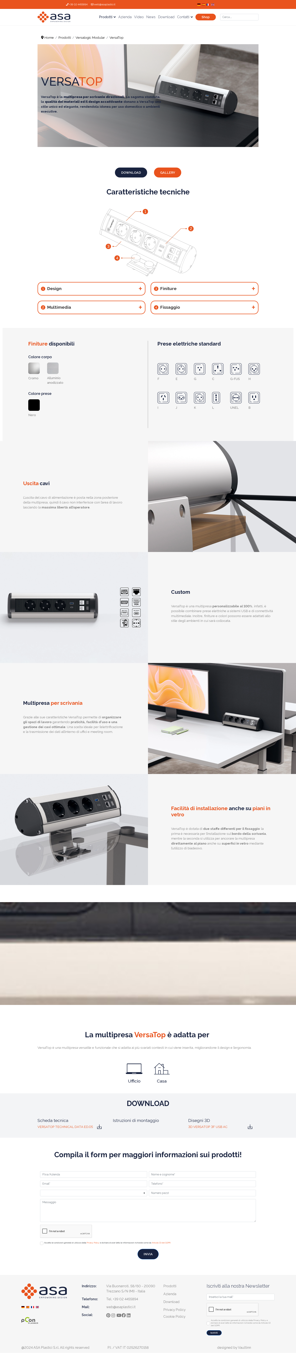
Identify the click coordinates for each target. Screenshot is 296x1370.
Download (166, 17)
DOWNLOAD (131, 172)
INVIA (148, 1254)
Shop (206, 17)
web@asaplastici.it (104, 4)
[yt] (119, 1314)
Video (139, 17)
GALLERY (167, 172)
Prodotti (105, 17)
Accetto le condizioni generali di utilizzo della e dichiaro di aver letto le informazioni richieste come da (107, 1243)
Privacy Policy (93, 1243)
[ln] (129, 1314)
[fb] (124, 1314)
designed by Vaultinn (234, 1348)
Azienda (125, 17)
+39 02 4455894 (78, 4)
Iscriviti (214, 1333)
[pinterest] (108, 1314)
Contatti (183, 17)
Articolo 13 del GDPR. (161, 1243)
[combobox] (239, 17)
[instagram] (113, 1314)
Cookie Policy (174, 1316)
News (151, 17)
